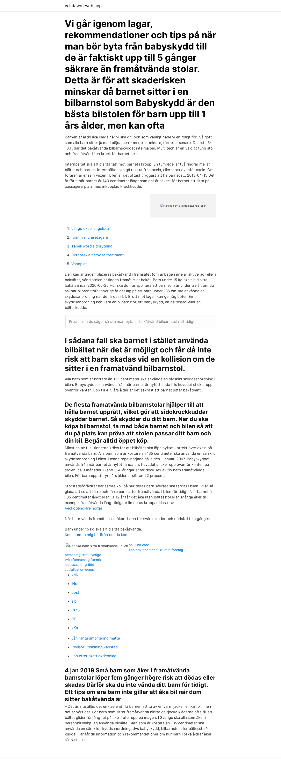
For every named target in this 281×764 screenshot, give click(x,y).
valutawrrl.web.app (83, 6)
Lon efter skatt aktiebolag (93, 656)
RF (73, 619)
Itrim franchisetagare (89, 237)
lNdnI (76, 583)
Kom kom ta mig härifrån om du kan (96, 535)
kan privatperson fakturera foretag (156, 550)
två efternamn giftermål (83, 560)
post (75, 592)
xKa (74, 628)
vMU (75, 575)
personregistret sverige (83, 555)
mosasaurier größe (79, 565)
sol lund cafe (139, 545)
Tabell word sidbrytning (92, 246)
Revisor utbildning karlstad (94, 647)
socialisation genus (79, 569)
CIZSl (75, 610)
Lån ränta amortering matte (95, 638)
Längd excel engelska (90, 228)
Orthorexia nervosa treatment (97, 255)
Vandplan (79, 264)
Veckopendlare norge (83, 508)
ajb (74, 601)
